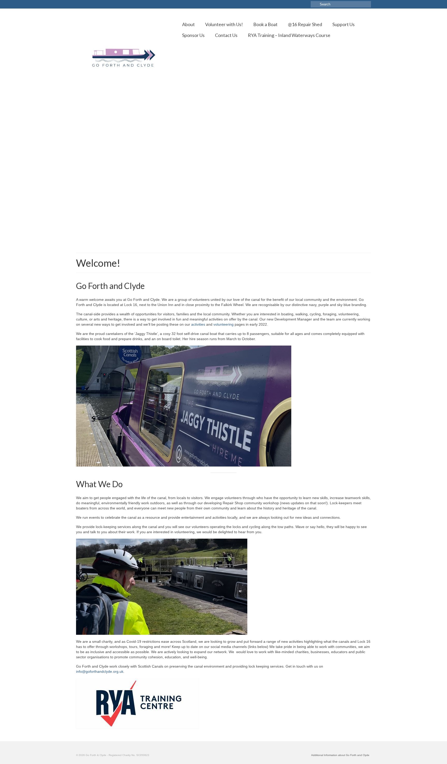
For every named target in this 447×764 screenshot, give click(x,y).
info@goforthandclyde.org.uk (99, 671)
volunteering (223, 324)
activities (198, 324)
